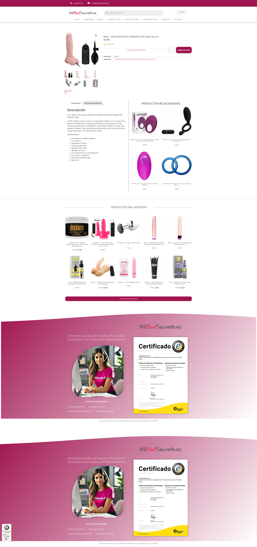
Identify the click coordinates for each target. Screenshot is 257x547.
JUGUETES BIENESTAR (122, 59)
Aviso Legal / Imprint (97, 407)
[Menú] (10, 525)
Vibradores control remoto (146, 59)
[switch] (7, 539)
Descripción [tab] (76, 103)
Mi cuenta (178, 19)
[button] (96, 35)
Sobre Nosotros (150, 19)
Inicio (77, 19)
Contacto (165, 19)
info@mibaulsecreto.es (100, 3)
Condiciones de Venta (76, 407)
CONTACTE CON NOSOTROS (96, 402)
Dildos (100, 19)
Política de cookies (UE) (104, 411)
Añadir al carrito (184, 50)
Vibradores (88, 19)
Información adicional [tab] (92, 103)
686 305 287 (78, 3)
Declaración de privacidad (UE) (80, 411)
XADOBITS (154, 421)
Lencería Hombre (131, 19)
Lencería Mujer (113, 19)
